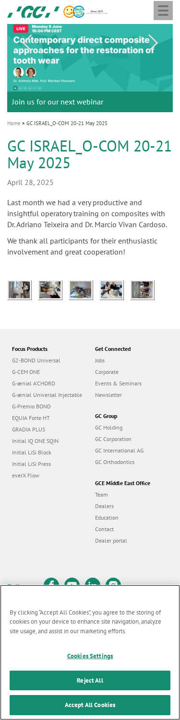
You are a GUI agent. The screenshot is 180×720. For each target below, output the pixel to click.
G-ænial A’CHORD (33, 383)
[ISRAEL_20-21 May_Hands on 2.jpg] (144, 288)
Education (107, 517)
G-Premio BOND (31, 406)
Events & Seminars (118, 383)
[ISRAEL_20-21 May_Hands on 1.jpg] (114, 288)
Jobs (100, 360)
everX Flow (25, 475)
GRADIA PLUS (28, 429)
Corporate (107, 371)
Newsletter (108, 394)
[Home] (33, 11)
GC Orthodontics (114, 461)
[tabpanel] (90, 68)
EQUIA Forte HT (31, 417)
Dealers (104, 506)
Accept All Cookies (90, 705)
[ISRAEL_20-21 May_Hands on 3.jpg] (22, 288)
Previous (27, 43)
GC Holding (108, 427)
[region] (90, 652)
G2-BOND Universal (36, 360)
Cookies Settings (90, 656)
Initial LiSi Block (31, 452)
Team (101, 494)
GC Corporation (113, 438)
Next (153, 43)
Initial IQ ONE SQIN (35, 440)
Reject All (90, 680)
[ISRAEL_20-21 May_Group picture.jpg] (84, 288)
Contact (104, 529)
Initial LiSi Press (31, 463)
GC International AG (119, 450)
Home (14, 123)
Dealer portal (111, 540)
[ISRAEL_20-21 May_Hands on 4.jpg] (53, 288)
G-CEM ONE (26, 371)
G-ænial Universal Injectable (47, 394)
